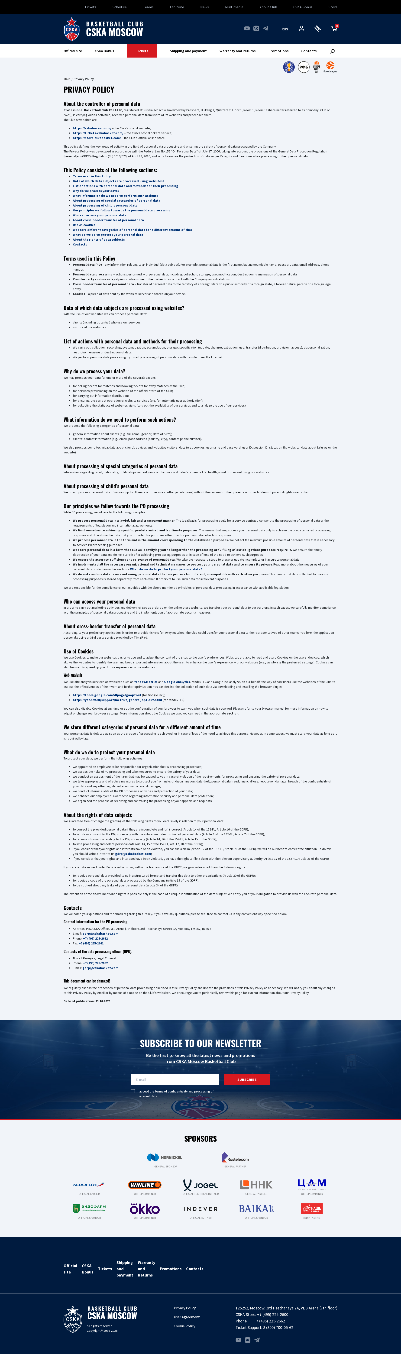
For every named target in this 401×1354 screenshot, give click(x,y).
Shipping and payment (188, 50)
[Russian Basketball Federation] (304, 67)
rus (285, 29)
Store (333, 7)
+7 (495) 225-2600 (272, 1314)
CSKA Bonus (302, 7)
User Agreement (187, 1317)
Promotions (278, 50)
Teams (148, 7)
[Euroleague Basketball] (330, 67)
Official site (73, 50)
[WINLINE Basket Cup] (316, 67)
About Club (268, 7)
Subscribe (247, 1079)
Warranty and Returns (237, 50)
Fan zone (177, 7)
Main (67, 79)
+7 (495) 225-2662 (269, 1321)
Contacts (309, 50)
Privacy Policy (185, 1308)
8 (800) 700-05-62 (278, 1327)
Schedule (120, 7)
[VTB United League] (288, 67)
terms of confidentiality (171, 1091)
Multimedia (234, 7)
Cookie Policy (184, 1326)
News (204, 7)
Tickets (90, 7)
